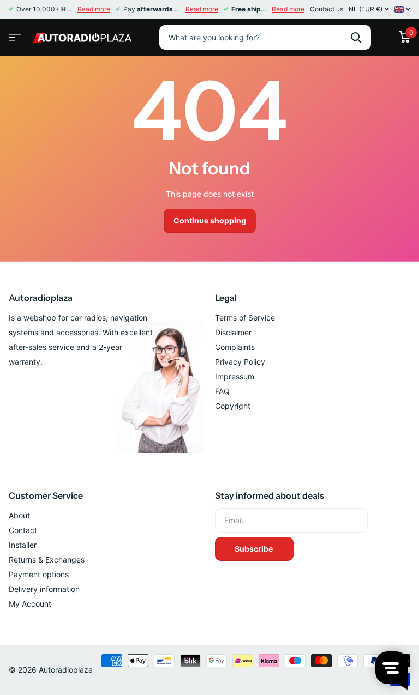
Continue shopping (209, 220)
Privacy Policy (240, 361)
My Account (30, 603)
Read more (93, 9)
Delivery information (44, 589)
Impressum (234, 376)
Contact (23, 530)
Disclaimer (233, 332)
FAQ (222, 391)
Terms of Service (245, 317)
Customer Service (46, 495)
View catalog (13, 34)
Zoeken (356, 37)
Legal (226, 297)
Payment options (39, 574)
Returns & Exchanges (47, 559)
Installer (23, 544)
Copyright (232, 405)
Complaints (235, 347)
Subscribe (254, 548)
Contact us (326, 9)
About (19, 515)
